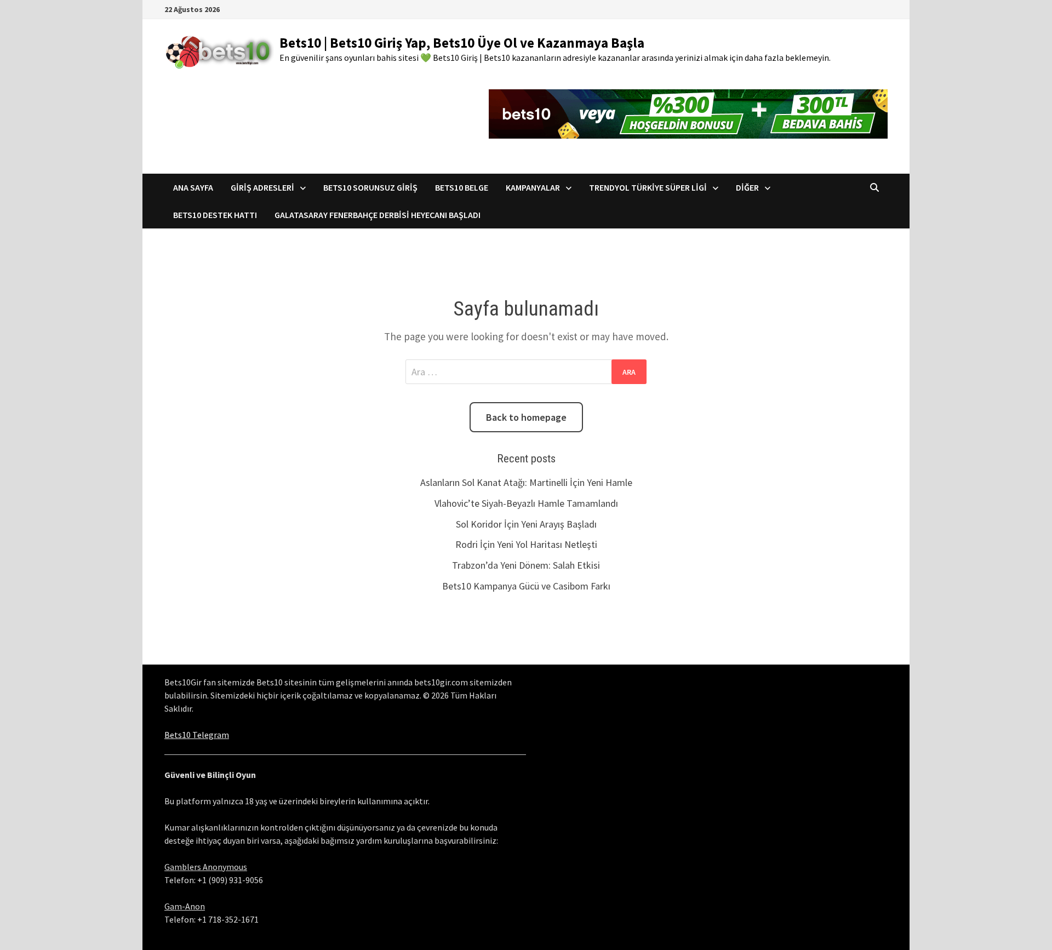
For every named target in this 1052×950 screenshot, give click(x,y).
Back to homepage (526, 417)
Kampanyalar (533, 187)
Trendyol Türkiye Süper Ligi (648, 187)
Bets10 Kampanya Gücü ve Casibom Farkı (526, 586)
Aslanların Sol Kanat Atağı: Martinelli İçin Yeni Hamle (526, 482)
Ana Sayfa (193, 187)
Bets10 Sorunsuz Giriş (370, 187)
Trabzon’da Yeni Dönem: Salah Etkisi (526, 565)
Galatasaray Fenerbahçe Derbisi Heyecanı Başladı (378, 214)
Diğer (747, 187)
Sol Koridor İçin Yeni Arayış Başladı (526, 524)
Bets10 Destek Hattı (215, 214)
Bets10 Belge (461, 187)
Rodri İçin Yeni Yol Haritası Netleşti (526, 544)
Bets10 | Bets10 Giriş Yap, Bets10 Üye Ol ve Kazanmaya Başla (461, 42)
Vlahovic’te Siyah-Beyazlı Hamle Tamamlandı (526, 503)
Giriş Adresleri (262, 187)
